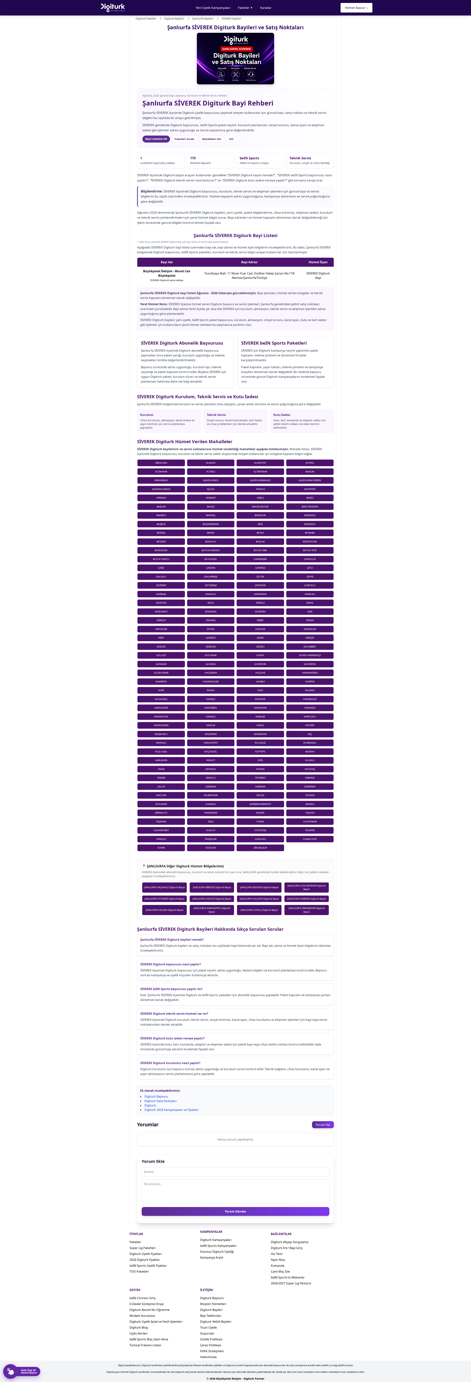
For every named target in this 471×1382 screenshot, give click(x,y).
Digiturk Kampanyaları (215, 1240)
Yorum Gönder (235, 1211)
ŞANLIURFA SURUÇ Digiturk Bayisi (259, 910)
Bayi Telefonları (210, 1316)
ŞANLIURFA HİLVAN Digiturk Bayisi (164, 910)
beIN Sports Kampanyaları (218, 1246)
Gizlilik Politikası (211, 1339)
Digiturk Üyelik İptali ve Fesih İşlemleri (156, 1322)
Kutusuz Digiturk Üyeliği (217, 1252)
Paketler (245, 8)
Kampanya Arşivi (211, 1257)
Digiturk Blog (139, 1327)
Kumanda (277, 1266)
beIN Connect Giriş (143, 1298)
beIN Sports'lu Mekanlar (288, 1277)
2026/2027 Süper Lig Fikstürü (291, 1283)
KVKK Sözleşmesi (212, 1351)
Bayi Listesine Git (156, 139)
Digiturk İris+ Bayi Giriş (287, 1248)
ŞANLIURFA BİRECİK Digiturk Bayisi (212, 887)
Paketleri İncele (184, 139)
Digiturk (150, 1105)
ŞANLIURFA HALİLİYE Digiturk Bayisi (259, 898)
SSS (231, 139)
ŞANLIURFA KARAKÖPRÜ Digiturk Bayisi (212, 909)
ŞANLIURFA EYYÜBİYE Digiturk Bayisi (164, 898)
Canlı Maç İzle (280, 1271)
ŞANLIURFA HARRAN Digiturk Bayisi (306, 898)
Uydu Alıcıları (139, 1333)
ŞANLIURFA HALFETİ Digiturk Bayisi (211, 898)
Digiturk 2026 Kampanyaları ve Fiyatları (171, 1110)
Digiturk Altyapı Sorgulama (289, 1242)
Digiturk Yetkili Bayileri (215, 1322)
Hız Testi (276, 1254)
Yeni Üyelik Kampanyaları (213, 8)
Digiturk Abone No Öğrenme (150, 1310)
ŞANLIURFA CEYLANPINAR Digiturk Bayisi (306, 887)
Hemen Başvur (356, 8)
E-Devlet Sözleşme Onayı (147, 1304)
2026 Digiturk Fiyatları (145, 1260)
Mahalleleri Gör (211, 139)
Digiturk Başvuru (156, 1096)
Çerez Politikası (210, 1345)
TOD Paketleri (139, 1271)
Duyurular (207, 1333)
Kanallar (266, 8)
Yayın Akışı (278, 1260)
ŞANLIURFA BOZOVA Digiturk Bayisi (259, 887)
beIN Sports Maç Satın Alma (149, 1339)
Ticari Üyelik (208, 1327)
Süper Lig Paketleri (143, 1248)
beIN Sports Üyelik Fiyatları (148, 1266)
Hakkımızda (208, 1357)
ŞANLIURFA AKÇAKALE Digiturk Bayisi (164, 887)
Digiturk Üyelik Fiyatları (146, 1254)
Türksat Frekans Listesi (145, 1345)
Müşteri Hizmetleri (213, 1304)
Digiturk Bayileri (211, 1310)
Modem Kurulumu (142, 1316)
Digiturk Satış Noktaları (160, 1101)
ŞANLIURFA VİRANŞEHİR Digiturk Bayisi (306, 909)
